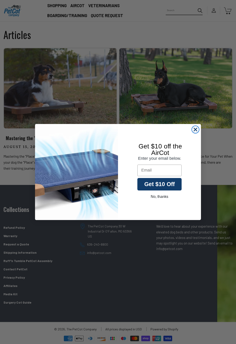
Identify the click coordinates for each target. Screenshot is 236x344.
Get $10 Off (159, 184)
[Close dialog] (195, 129)
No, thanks (159, 197)
